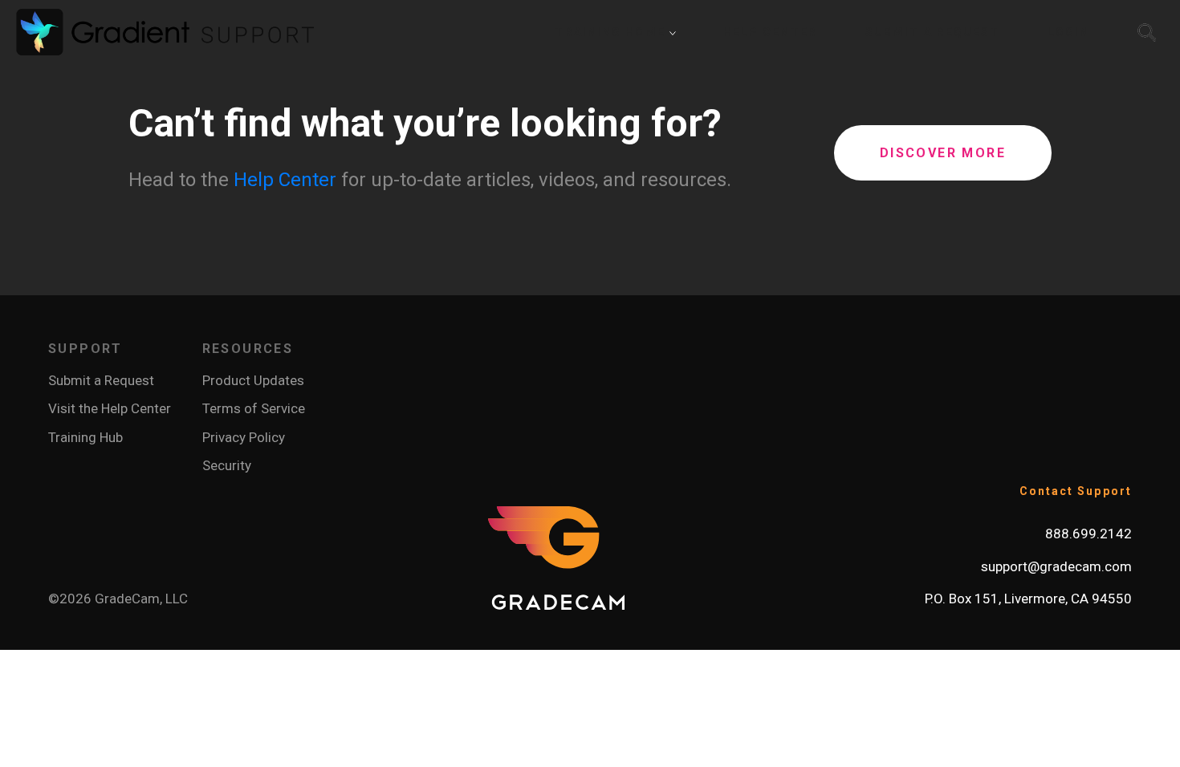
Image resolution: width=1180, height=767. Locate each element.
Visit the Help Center (109, 408)
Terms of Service (253, 408)
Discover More (943, 152)
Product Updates (253, 380)
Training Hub (85, 437)
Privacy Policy (243, 437)
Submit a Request (101, 380)
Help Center (285, 179)
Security (226, 465)
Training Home (612, 32)
